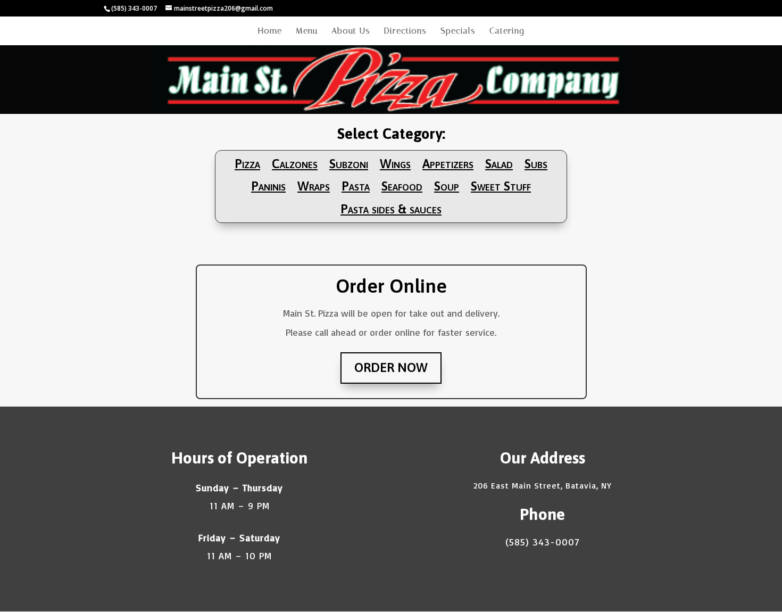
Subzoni (348, 164)
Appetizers (447, 164)
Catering (507, 31)
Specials (458, 31)
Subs (536, 164)
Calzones (295, 164)
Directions (405, 31)
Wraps (313, 186)
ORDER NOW (391, 367)
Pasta (356, 186)
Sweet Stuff (501, 186)
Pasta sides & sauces (391, 209)
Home (270, 31)
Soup (446, 186)
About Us (350, 31)
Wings (395, 164)
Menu (307, 31)
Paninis (268, 186)
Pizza (247, 164)
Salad (499, 164)
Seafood (401, 186)
